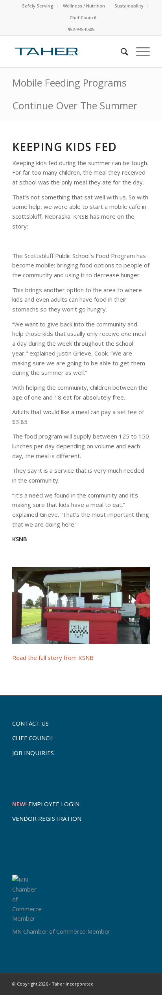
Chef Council (83, 17)
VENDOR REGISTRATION (46, 818)
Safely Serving (37, 6)
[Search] (120, 51)
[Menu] (139, 51)
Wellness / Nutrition (84, 6)
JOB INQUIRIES (33, 753)
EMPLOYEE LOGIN (45, 804)
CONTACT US (30, 723)
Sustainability (129, 6)
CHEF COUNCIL (33, 738)
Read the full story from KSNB (53, 657)
